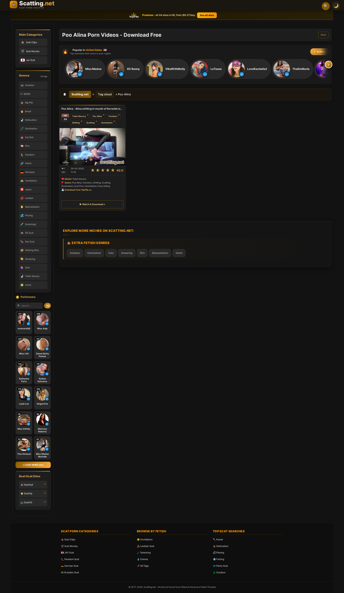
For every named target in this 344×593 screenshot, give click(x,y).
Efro (142, 252)
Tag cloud (105, 94)
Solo (111, 252)
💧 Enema (142, 559)
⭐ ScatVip (26, 493)
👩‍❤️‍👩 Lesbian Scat (145, 546)
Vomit (179, 252)
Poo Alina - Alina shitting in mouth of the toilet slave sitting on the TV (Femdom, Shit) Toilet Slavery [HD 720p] (92, 108)
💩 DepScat (26, 484)
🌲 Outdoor (219, 572)
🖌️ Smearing (144, 552)
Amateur (75, 252)
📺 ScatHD (26, 502)
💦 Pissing (218, 552)
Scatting (90, 122)
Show (323, 35)
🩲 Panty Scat (220, 565)
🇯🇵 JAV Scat (67, 552)
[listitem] (85, 69)
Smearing (126, 252)
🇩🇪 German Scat (69, 565)
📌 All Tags (143, 565)
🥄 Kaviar (218, 539)
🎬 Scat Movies (69, 546)
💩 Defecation (220, 546)
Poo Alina (97, 116)
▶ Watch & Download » (92, 204)
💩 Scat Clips (68, 539)
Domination (107, 122)
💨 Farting (218, 559)
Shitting (76, 122)
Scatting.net (80, 94)
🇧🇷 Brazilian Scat (70, 572)
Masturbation (160, 252)
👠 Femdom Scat (70, 559)
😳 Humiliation (145, 539)
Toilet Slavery (79, 116)
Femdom (113, 116)
